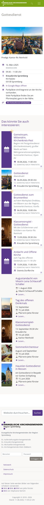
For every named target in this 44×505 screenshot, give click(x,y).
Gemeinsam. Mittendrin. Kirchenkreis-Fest (23, 137)
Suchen (37, 413)
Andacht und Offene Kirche (25, 253)
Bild (5, 488)
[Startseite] (14, 3)
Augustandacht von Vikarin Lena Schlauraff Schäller (28, 281)
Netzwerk (7, 465)
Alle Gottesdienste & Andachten (18, 103)
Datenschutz (8, 469)
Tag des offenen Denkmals (25, 302)
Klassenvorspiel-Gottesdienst (25, 323)
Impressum (8, 474)
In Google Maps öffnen (16, 85)
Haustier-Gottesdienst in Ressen (28, 367)
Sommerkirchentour (27, 347)
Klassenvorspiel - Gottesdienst (23, 223)
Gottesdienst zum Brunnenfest (24, 196)
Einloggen (35, 459)
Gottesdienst (21, 173)
